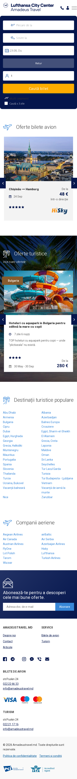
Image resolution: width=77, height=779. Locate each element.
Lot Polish (9, 553)
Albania (46, 412)
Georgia (8, 440)
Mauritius (9, 454)
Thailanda (9, 473)
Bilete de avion (50, 635)
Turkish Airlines (50, 558)
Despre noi (9, 635)
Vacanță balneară (14, 487)
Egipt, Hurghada (13, 436)
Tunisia (45, 473)
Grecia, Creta (49, 440)
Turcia (7, 478)
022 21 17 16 (11, 724)
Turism (45, 641)
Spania (7, 464)
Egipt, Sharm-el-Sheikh (55, 431)
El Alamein (48, 436)
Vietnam (46, 483)
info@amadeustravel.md (18, 688)
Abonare (64, 606)
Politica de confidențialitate (20, 755)
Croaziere (47, 426)
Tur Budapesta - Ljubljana (57, 478)
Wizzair (7, 562)
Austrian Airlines (13, 544)
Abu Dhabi (9, 412)
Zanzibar (47, 497)
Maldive (46, 450)
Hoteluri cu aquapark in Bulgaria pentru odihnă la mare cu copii (37, 324)
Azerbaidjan (49, 417)
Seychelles (48, 464)
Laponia (46, 445)
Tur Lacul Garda (51, 468)
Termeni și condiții (50, 755)
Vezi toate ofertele (14, 262)
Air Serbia (47, 539)
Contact (8, 641)
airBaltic (46, 534)
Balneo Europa (50, 422)
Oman (45, 454)
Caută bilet (38, 88)
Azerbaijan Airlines (53, 544)
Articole (7, 647)
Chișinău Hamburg (24, 189)
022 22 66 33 (11, 683)
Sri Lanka (47, 459)
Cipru (6, 426)
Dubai (6, 431)
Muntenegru (10, 450)
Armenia (8, 417)
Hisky (44, 548)
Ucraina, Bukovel (13, 483)
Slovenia (8, 468)
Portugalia (9, 459)
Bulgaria (8, 422)
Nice (5, 497)
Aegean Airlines (13, 534)
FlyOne (7, 548)
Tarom (7, 558)
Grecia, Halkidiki (12, 445)
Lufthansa (47, 553)
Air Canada (10, 539)
